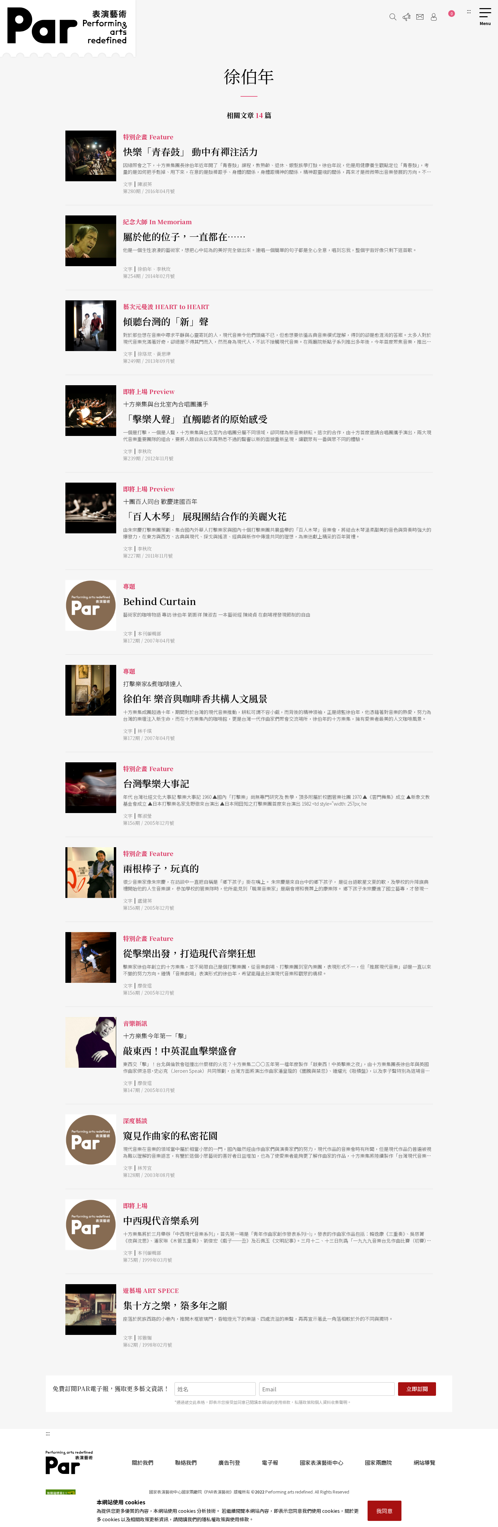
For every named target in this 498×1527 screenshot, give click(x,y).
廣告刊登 (229, 1462)
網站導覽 (424, 1462)
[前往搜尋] (393, 17)
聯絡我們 (186, 1462)
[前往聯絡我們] (420, 17)
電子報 (270, 1462)
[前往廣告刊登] (406, 17)
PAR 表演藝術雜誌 (69, 1462)
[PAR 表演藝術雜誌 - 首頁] (68, 28)
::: (469, 11)
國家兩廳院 (378, 1462)
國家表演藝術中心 (321, 1462)
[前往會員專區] (433, 17)
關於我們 (142, 1462)
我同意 (384, 1511)
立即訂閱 (417, 1389)
